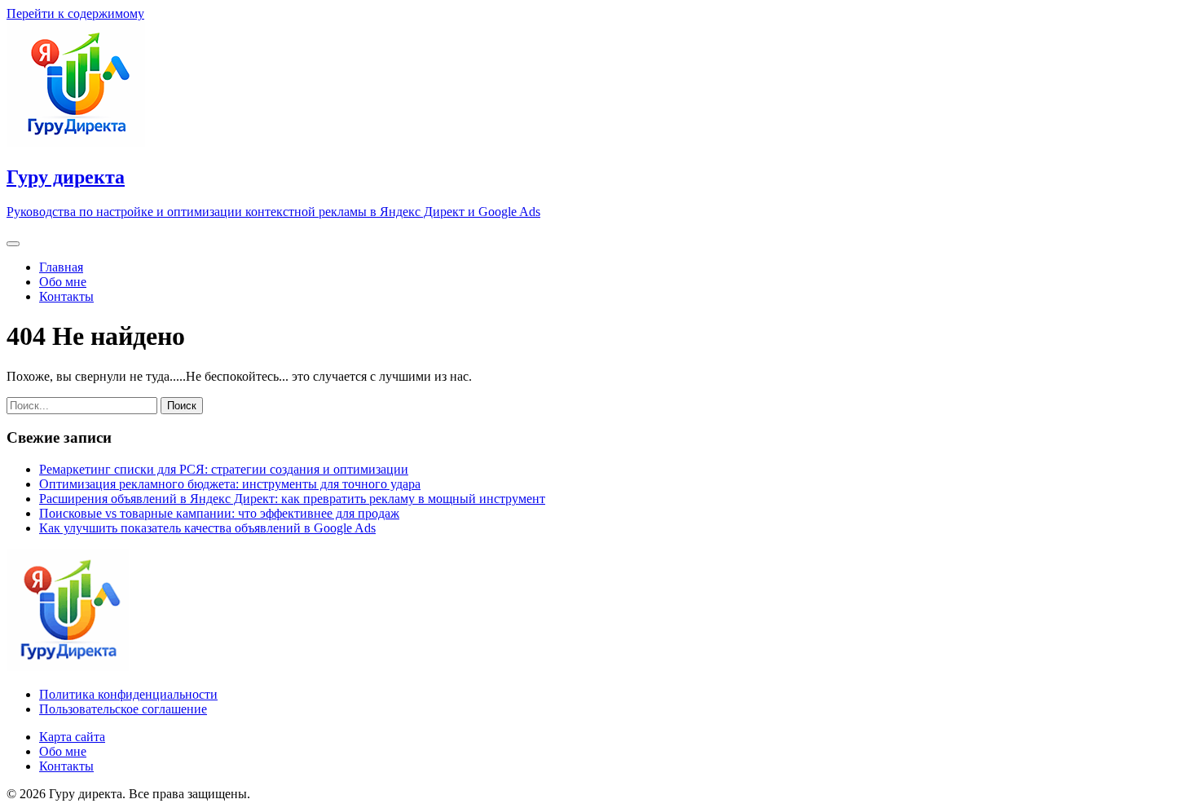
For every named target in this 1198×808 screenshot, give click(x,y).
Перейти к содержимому (75, 13)
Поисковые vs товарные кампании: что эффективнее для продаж (219, 513)
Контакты (66, 296)
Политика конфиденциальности (128, 694)
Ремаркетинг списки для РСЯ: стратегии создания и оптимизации (223, 469)
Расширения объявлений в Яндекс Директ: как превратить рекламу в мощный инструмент (292, 499)
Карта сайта (72, 737)
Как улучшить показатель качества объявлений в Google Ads (207, 528)
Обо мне (62, 282)
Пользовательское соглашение (123, 709)
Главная (61, 267)
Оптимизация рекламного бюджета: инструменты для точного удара (230, 484)
